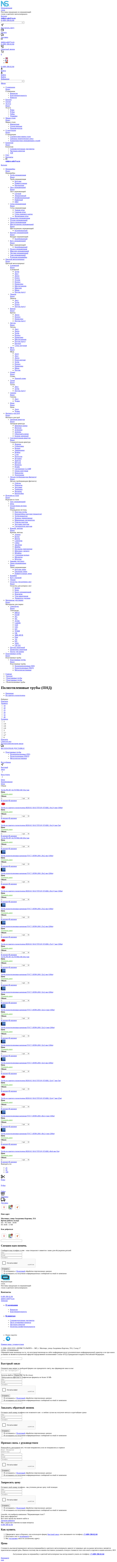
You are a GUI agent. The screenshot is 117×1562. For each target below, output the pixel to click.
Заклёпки (18, 545)
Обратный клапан (22, 434)
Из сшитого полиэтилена (15, 695)
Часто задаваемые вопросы (20, 1322)
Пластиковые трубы (18, 660)
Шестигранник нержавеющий (22, 224)
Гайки (17, 543)
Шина (17, 290)
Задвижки (18, 430)
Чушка (17, 401)
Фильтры (18, 491)
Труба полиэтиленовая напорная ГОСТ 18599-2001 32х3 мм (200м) (27, 1063)
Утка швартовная (21, 596)
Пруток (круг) (20, 292)
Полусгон (18, 456)
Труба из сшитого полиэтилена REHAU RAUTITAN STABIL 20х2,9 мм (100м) (32, 891)
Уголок (17, 280)
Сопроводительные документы (22, 149)
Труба (17, 272)
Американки (20, 450)
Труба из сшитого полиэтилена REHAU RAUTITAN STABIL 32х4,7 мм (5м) (31, 1081)
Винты (17, 539)
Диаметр (4, 703)
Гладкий (18, 194)
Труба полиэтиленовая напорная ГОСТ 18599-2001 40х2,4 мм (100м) (28, 1116)
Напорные (9, 693)
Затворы (18, 432)
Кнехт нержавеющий (23, 592)
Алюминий (14, 265)
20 (4, 708)
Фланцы (18, 444)
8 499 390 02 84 (7, 1297)
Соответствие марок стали (20, 136)
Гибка (12, 114)
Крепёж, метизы (16, 528)
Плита (17, 278)
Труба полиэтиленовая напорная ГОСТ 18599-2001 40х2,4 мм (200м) (28, 1134)
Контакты (9, 157)
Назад (7, 89)
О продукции (10, 130)
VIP (11, 153)
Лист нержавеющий (18, 187)
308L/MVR (19, 635)
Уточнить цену (7, 794)
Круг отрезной (15, 578)
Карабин (13, 576)
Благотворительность (18, 95)
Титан (12, 380)
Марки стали (10, 118)
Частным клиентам (17, 151)
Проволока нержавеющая (20, 218)
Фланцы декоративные (23, 518)
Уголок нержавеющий (18, 220)
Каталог (4, 16)
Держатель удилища (22, 598)
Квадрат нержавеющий (19, 233)
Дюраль (13, 294)
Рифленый (19, 200)
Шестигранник (20, 286)
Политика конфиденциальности (22, 1327)
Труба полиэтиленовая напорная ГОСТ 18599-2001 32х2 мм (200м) (27, 992)
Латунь (13, 323)
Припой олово (20, 378)
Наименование (7, 782)
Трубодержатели (21, 516)
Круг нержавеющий (18, 241)
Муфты (17, 452)
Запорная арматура (17, 419)
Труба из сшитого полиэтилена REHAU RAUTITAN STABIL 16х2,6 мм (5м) (31, 825)
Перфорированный (22, 198)
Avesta (17, 621)
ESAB (17, 615)
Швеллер (18, 288)
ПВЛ (16, 202)
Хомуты (18, 461)
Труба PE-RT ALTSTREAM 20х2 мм (15, 838)
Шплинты (19, 557)
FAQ (7, 155)
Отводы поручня (21, 522)
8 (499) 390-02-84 (7, 20)
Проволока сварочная (18, 649)
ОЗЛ (16, 625)
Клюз (17, 590)
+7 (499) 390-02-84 (90, 1534)
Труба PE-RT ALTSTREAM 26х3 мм (15, 957)
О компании (10, 87)
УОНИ (17, 631)
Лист (17, 274)
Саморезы (18, 541)
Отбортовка (19, 446)
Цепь (12, 504)
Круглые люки (20, 569)
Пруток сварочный (17, 647)
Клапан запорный (22, 436)
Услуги (8, 104)
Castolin (18, 623)
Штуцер (18, 463)
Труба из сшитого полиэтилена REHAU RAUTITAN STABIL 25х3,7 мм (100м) (32, 944)
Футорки (18, 458)
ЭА (16, 639)
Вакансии (14, 93)
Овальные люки (21, 571)
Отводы (18, 483)
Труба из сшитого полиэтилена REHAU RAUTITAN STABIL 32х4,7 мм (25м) (31, 1098)
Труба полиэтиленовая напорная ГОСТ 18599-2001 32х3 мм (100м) (27, 1045)
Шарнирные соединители (25, 520)
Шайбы (17, 547)
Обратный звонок (8, 49)
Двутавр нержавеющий (19, 253)
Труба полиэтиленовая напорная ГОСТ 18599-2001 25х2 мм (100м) (27, 909)
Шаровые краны (21, 426)
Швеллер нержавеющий (19, 251)
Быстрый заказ (53, 1534)
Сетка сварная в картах (24, 214)
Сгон (17, 454)
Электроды (14, 606)
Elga (16, 637)
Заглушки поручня (22, 524)
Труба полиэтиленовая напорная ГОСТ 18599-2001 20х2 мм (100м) (27, 856)
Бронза (12, 309)
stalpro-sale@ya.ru (7, 1299)
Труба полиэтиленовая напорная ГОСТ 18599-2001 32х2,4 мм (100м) (28, 1010)
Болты (17, 537)
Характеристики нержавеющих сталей (25, 141)
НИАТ (17, 613)
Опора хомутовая (21, 471)
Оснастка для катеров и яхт (20, 582)
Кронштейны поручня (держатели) (28, 514)
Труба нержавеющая (18, 175)
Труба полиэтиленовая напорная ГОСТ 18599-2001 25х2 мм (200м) (27, 926)
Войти (3, 77)
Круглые (18, 181)
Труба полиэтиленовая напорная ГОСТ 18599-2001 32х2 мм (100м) (27, 974)
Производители (16, 128)
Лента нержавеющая (18, 222)
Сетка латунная (21, 346)
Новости (13, 97)
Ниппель (18, 465)
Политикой (20, 1271)
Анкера (17, 534)
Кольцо (17, 448)
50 (6, 1170)
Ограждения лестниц (18, 506)
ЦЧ (16, 641)
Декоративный (20, 196)
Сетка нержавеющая (18, 204)
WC (16, 617)
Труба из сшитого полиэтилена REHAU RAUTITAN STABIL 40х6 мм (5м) (30, 1151)
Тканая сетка (20, 210)
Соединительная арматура (20, 438)
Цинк (12, 403)
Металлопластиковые (23, 670)
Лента (17, 276)
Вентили (18, 428)
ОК (16, 633)
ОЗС (16, 627)
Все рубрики (6, 762)
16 (4, 706)
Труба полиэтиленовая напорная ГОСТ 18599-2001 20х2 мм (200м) (27, 873)
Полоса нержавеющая (18, 249)
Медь (12, 348)
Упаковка (13, 116)
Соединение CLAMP (23, 469)
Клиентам (9, 143)
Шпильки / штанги (22, 551)
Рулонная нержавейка (18, 257)
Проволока (19, 284)
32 (4, 715)
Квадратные (19, 185)
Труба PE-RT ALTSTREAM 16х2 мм (15, 790)
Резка (12, 110)
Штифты (18, 553)
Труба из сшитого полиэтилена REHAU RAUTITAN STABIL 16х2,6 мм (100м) (32, 808)
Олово (12, 372)
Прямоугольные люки (23, 573)
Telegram (4, 1301)
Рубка (12, 112)
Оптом (8, 102)
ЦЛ (16, 629)
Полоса (17, 282)
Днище (13, 580)
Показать (4, 701)
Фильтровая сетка (21, 216)
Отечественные (16, 126)
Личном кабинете (8, 1520)
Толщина (4, 719)
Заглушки (18, 487)
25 (4, 710)
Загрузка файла (7, 1375)
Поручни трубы (21, 512)
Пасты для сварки (17, 652)
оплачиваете (24, 1536)
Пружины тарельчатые (23, 549)
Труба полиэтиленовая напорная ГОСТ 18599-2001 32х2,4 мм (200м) (28, 1027)
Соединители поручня (23, 526)
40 (4, 717)
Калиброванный (21, 231)
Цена (3, 784)
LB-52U (18, 645)
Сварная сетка (20, 212)
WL (16, 619)
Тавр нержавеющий (18, 255)
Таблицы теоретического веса (21, 139)
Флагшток (19, 594)
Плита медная (20, 360)
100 (6, 1172)
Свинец (13, 393)
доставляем (13, 1538)
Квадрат (18, 343)
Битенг (17, 588)
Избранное (5, 79)
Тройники (19, 489)
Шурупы (18, 559)
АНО (17, 643)
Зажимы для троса (17, 561)
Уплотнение (19, 475)
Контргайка (19, 493)
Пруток (17, 370)
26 (4, 712)
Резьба (17, 467)
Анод (17, 354)
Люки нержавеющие (18, 563)
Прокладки (19, 473)
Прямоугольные (21, 183)
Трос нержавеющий (17, 502)
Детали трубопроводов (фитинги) (23, 477)
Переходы (18, 485)
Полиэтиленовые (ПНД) (24, 668)
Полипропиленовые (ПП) (25, 666)
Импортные (14, 124)
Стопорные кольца (22, 555)
